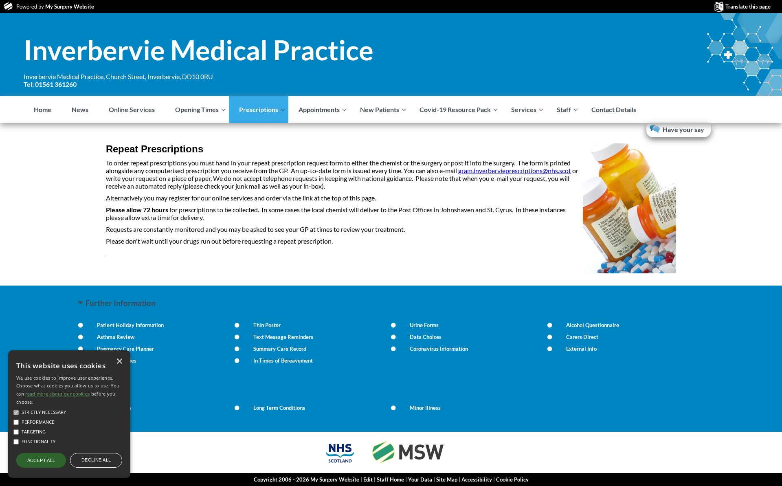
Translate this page (748, 6)
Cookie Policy (512, 479)
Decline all (96, 459)
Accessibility (476, 479)
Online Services (132, 109)
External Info (581, 348)
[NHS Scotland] (340, 464)
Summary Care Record (279, 348)
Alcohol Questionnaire (592, 325)
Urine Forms (424, 325)
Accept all (41, 460)
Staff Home (390, 479)
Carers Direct (582, 337)
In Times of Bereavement (283, 360)
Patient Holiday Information (130, 325)
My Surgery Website (69, 6)
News (80, 109)
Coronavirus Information (439, 348)
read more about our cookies (57, 394)
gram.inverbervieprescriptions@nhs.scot (514, 170)
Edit (368, 479)
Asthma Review (115, 337)
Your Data (420, 479)
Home (42, 109)
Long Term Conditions (279, 408)
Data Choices (426, 337)
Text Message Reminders (283, 337)
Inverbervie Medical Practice (198, 49)
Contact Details (613, 109)
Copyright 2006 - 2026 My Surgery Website (306, 479)
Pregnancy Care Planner (125, 348)
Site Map (446, 479)
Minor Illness (425, 408)
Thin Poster (267, 325)
